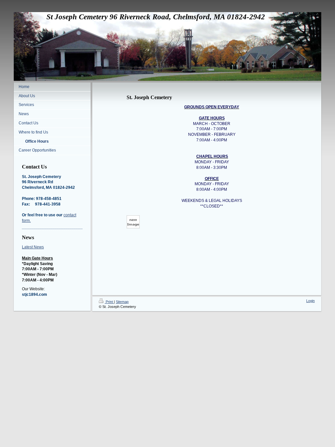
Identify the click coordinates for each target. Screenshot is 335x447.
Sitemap (122, 302)
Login (310, 301)
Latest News (33, 247)
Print (109, 302)
